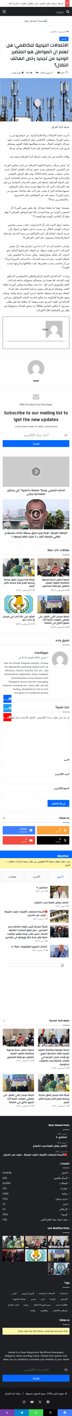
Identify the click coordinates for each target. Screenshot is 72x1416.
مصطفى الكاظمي (60, 1310)
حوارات (63, 1188)
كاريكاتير (63, 1209)
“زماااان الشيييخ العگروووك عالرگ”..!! (29, 947)
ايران (43, 1299)
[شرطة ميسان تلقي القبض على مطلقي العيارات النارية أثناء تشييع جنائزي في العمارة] (53, 604)
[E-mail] (63, 347)
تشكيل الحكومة (19, 1299)
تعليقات (12, 876)
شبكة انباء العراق (13, 1393)
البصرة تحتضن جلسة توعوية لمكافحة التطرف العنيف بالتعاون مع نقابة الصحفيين (55, 583)
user (62, 72)
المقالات (63, 1183)
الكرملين (64, 1299)
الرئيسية (62, 31)
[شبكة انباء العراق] (50, 11)
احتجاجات (64, 1293)
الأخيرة (36, 876)
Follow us (64, 1320)
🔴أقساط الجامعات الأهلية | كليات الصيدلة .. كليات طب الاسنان (26, 914)
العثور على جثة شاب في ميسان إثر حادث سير (19, 618)
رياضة (64, 1193)
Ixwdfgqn (41, 652)
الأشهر (60, 876)
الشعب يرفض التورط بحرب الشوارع (51, 902)
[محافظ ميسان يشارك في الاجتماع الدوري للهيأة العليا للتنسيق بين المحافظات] (13, 1255)
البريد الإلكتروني (62, 774)
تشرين (33, 1299)
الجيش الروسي (27, 1293)
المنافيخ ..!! (42, 887)
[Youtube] (7, 717)
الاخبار (53, 31)
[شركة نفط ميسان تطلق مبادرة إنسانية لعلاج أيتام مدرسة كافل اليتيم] (19, 567)
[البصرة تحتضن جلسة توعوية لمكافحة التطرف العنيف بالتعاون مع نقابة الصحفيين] (53, 567)
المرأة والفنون (60, 1178)
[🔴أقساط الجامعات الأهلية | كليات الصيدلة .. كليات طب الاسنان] (59, 916)
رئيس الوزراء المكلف (42, 1304)
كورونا (64, 1214)
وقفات (32, 1310)
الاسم (66, 759)
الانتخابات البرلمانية (47, 1293)
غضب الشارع (13, 1304)
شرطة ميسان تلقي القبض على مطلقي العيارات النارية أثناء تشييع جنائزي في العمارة (53, 619)
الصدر (14, 1293)
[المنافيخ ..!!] (59, 892)
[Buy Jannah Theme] (36, 21)
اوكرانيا (53, 1299)
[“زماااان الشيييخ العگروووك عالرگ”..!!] (59, 951)
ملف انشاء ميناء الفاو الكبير (54, 1219)
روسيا (26, 1304)
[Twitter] (7, 708)
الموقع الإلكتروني (61, 788)
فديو (65, 1204)
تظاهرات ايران (62, 1304)
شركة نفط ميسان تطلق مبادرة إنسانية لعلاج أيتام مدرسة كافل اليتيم (19, 583)
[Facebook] (7, 699)
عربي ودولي (61, 1198)
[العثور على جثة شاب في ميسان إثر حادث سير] (19, 604)
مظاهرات (44, 1310)
